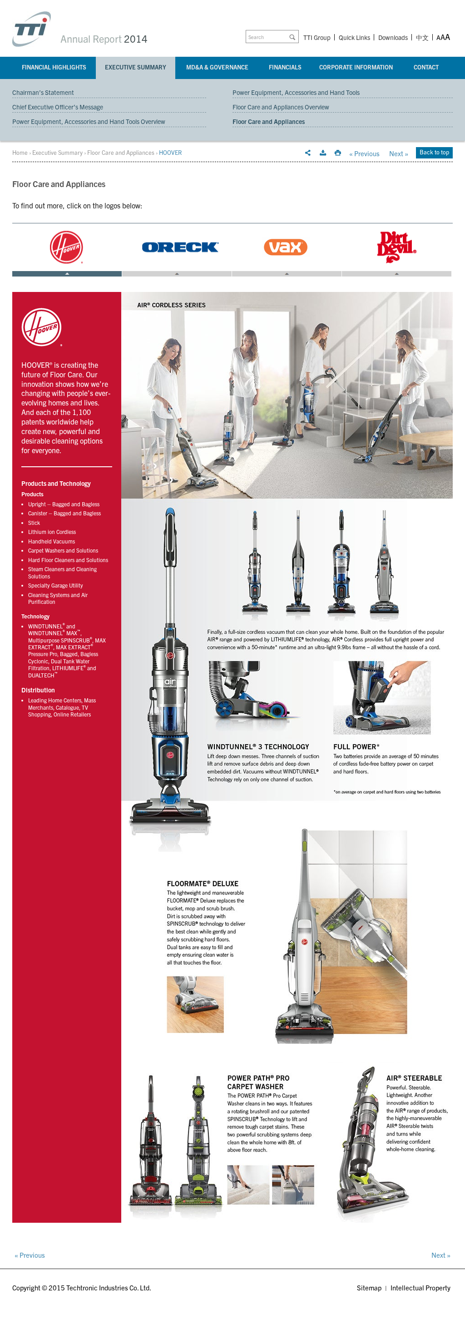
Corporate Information (356, 67)
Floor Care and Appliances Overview (280, 107)
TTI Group (317, 37)
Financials (285, 67)
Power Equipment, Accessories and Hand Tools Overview (88, 121)
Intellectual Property (420, 1287)
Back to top (434, 152)
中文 (422, 38)
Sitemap (369, 1287)
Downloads (393, 37)
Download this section (322, 153)
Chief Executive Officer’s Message (57, 107)
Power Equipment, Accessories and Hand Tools (296, 92)
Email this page (308, 153)
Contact (426, 67)
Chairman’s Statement (43, 92)
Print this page (337, 153)
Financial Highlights (54, 67)
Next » (398, 153)
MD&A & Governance (217, 67)
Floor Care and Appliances (268, 121)
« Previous (364, 153)
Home (20, 152)
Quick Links (354, 37)
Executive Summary (135, 67)
